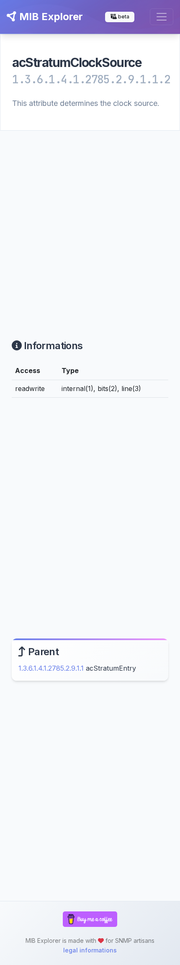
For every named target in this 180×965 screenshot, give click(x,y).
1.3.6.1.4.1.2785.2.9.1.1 (51, 668)
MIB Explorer (50, 16)
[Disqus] (90, 520)
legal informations (90, 950)
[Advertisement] (90, 225)
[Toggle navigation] (161, 16)
